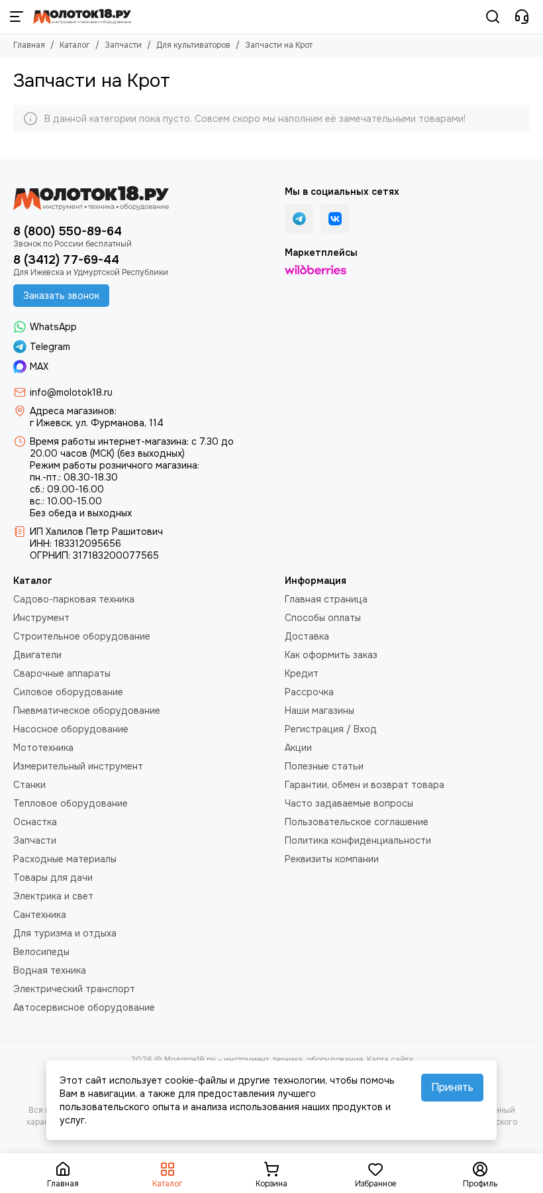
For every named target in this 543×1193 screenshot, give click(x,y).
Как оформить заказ (331, 655)
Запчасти (123, 45)
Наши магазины (319, 710)
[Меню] (16, 16)
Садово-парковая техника (73, 599)
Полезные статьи (324, 766)
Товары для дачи (53, 877)
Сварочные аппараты (62, 673)
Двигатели (37, 655)
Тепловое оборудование (70, 803)
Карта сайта (390, 1059)
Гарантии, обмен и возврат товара (364, 785)
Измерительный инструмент (78, 766)
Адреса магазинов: (73, 411)
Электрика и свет (53, 896)
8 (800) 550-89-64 (67, 231)
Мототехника (43, 748)
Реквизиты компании (332, 859)
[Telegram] (299, 218)
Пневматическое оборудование (86, 710)
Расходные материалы (65, 859)
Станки (29, 785)
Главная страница (326, 599)
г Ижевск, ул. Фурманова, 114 (97, 423)
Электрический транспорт (74, 989)
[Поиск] (492, 16)
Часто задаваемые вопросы (349, 803)
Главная (29, 45)
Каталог (75, 45)
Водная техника (49, 970)
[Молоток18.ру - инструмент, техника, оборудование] (82, 17)
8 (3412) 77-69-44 (66, 260)
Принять (452, 1087)
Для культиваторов (193, 45)
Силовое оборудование (68, 692)
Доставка (307, 636)
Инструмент (41, 618)
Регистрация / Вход (331, 729)
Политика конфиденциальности (358, 840)
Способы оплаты (323, 618)
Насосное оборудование (70, 729)
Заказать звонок (61, 296)
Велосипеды (41, 952)
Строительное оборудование (81, 636)
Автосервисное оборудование (84, 1007)
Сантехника (39, 915)
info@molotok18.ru (71, 392)
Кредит (302, 673)
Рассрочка (309, 692)
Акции (298, 748)
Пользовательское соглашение (356, 822)
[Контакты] (521, 16)
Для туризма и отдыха (65, 933)
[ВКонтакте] (335, 218)
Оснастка (35, 822)
